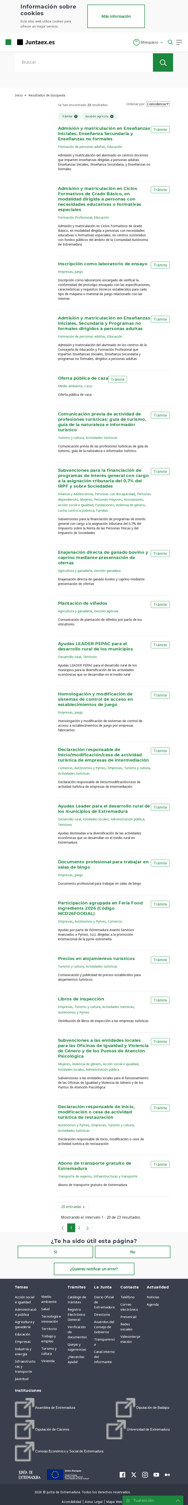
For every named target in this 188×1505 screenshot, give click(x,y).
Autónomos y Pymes (90, 768)
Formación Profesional (75, 217)
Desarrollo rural (69, 657)
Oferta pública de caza (83, 378)
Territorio (90, 657)
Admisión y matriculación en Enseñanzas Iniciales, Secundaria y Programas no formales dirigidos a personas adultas (104, 323)
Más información (116, 16)
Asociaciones (133, 499)
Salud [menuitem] (45, 1309)
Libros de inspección (81, 999)
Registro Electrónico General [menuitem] (76, 1314)
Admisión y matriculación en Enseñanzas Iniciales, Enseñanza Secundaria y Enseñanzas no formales (104, 134)
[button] (148, 42)
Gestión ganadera (107, 570)
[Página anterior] (62, 1227)
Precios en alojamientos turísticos (96, 959)
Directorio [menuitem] (102, 1314)
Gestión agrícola (106, 611)
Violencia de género (130, 505)
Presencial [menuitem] (128, 1316)
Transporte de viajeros (75, 1176)
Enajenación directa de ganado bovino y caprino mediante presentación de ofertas (103, 558)
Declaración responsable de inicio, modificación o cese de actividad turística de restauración (96, 1112)
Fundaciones (104, 505)
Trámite (160, 129)
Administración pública (127, 819)
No (132, 1251)
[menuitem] (45, 1407)
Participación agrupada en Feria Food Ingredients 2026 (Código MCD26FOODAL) (100, 908)
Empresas (65, 271)
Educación (114, 146)
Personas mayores (108, 499)
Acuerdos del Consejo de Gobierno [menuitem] (104, 1326)
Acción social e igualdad (75, 505)
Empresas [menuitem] (22, 1341)
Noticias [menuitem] (153, 1297)
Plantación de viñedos (83, 603)
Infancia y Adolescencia (75, 494)
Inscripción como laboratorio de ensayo (103, 264)
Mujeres (86, 499)
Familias (102, 510)
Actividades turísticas (101, 437)
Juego (79, 271)
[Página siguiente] (87, 1227)
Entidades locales (96, 819)
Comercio (65, 768)
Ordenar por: (135, 104)
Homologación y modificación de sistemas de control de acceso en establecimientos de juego (95, 699)
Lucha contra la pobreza (76, 510)
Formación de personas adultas (81, 146)
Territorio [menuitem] (49, 1328)
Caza (88, 386)
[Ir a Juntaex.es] (29, 42)
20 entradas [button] (74, 1207)
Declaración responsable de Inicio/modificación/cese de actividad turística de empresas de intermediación (103, 755)
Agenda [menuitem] (153, 1304)
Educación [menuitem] (22, 1334)
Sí (55, 1251)
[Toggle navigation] (61, 42)
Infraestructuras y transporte (115, 1176)
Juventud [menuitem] (21, 1378)
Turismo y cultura (71, 437)
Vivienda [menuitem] (47, 1360)
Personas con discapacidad (115, 494)
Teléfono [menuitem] (127, 1297)
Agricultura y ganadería (75, 570)
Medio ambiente (70, 386)
